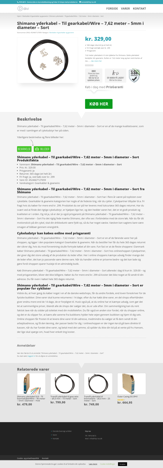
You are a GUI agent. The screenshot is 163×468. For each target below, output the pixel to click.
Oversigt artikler (65, 431)
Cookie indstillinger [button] (107, 464)
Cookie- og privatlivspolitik (28, 458)
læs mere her (96, 61)
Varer (125, 9)
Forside (112, 9)
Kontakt (139, 9)
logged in (31, 356)
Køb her (98, 104)
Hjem (19, 16)
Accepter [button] (122, 464)
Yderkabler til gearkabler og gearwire (35, 16)
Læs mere (93, 464)
